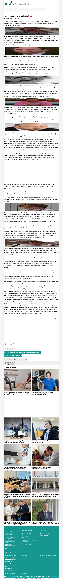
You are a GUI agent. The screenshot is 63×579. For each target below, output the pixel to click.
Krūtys (6, 547)
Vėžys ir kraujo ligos (26, 533)
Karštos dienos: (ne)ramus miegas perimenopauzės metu (43, 393)
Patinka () (9, 344)
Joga (6, 566)
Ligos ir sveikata (10, 528)
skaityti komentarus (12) (10, 359)
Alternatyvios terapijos (11, 559)
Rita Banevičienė (35, 352)
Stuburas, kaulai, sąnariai (10, 540)
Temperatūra (25, 536)
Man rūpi (7, 530)
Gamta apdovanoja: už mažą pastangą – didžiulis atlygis (17, 393)
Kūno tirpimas (25, 537)
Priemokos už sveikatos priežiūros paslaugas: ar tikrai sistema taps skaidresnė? (15, 468)
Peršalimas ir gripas (26, 534)
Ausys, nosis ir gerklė (9, 549)
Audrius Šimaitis (14, 352)
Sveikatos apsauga (10, 573)
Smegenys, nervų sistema (10, 537)
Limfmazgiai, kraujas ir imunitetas (12, 545)
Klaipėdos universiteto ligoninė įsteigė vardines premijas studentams (16, 441)
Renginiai (25, 555)
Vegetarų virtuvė (9, 564)
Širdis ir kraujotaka (8, 531)
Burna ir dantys (8, 551)
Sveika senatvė (44, 535)
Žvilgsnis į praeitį (44, 533)
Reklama (56, 12)
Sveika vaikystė (44, 532)
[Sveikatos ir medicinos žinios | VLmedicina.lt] (19, 3)
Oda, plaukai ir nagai (9, 544)
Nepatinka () (17, 344)
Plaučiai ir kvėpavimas (9, 533)
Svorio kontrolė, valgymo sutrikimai (29, 540)
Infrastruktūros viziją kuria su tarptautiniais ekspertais (41, 467)
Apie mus (13, 576)
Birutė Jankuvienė (24, 352)
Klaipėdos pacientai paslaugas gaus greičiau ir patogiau (43, 441)
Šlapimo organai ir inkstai (10, 538)
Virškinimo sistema (8, 534)
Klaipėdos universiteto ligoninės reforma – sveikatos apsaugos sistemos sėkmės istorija (17, 496)
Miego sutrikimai (25, 543)
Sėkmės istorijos (9, 570)
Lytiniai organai (8, 542)
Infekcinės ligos (25, 545)
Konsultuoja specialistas (48, 555)
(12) (30, 16)
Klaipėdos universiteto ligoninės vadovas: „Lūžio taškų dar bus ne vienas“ (45, 523)
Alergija (24, 532)
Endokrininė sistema (9, 535)
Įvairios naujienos (17, 355)
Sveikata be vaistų (10, 555)
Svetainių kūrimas (47, 578)
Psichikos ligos (8, 552)
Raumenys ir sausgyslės (10, 541)
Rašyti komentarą (22, 359)
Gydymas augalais (9, 557)
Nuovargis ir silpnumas (27, 544)
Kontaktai (34, 576)
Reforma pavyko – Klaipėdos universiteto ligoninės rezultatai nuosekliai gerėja (45, 495)
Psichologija (43, 530)
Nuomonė (25, 573)
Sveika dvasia (8, 568)
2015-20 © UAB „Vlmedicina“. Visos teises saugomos (23, 578)
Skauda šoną (25, 538)
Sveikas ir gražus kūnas (11, 563)
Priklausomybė (25, 541)
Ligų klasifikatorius (23, 576)
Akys (6, 548)
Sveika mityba (8, 561)
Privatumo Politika (44, 576)
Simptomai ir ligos (27, 530)
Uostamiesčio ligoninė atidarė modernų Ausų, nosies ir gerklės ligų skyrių (17, 523)
